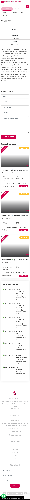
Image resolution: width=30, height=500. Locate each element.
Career (15, 455)
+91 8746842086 (16, 432)
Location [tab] (23, 12)
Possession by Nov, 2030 (21, 326)
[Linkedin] (21, 493)
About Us (15, 449)
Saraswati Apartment (10, 216)
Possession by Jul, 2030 (21, 298)
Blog (15, 458)
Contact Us (15, 452)
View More (23, 186)
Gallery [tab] (5, 12)
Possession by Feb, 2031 (21, 362)
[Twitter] (9, 493)
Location (15, 35)
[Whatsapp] (13, 493)
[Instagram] (17, 493)
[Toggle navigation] (27, 6)
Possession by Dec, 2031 (21, 312)
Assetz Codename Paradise (20, 305)
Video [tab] (5, 15)
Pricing (15, 41)
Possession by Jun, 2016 (13, 272)
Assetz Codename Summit (20, 319)
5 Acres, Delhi (7, 262)
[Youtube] (25, 493)
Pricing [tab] (14, 12)
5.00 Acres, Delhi (8, 173)
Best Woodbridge (9, 260)
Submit (15, 486)
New (24, 183)
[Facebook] (4, 493)
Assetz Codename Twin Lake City (21, 291)
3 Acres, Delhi (7, 218)
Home (15, 446)
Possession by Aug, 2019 (13, 227)
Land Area (15, 29)
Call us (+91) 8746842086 (12, 2)
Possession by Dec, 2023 (13, 183)
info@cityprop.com (16, 429)
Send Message (9, 137)
